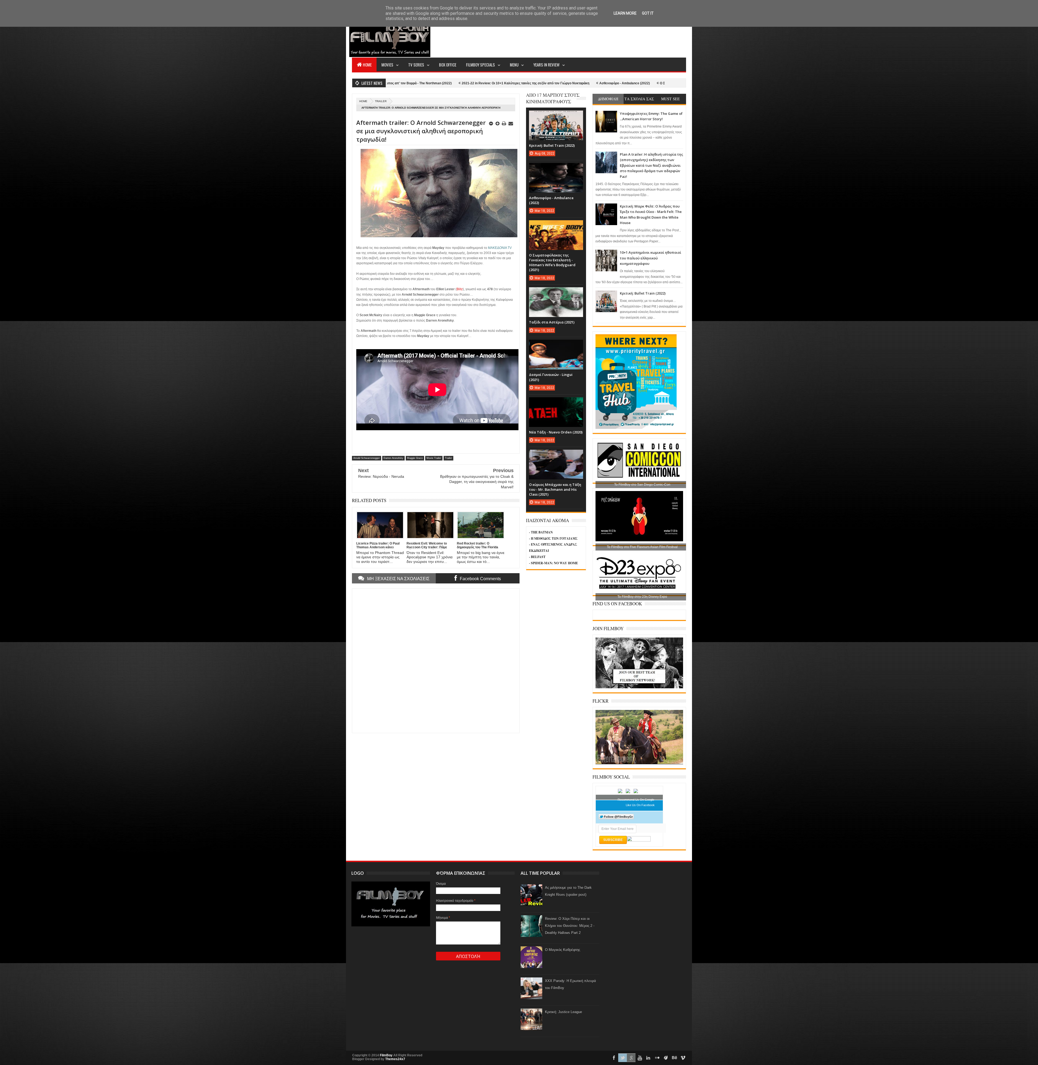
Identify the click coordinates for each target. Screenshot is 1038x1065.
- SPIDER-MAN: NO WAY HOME (553, 563)
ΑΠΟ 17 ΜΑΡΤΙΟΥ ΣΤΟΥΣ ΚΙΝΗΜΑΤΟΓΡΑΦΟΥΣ (553, 98)
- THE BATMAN (541, 532)
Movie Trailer (434, 458)
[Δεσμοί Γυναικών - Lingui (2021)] (556, 345)
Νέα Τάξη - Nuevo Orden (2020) (556, 432)
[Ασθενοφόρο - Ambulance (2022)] (556, 168)
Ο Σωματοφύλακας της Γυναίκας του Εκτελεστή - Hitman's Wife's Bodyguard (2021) (611, 83)
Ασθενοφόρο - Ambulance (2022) (513, 83)
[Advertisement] (587, 37)
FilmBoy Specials (480, 65)
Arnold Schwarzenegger (366, 458)
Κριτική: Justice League (563, 1012)
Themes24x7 (395, 1059)
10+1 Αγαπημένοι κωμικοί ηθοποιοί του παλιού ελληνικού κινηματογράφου (650, 258)
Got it (648, 13)
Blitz (460, 289)
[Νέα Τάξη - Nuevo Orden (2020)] (556, 402)
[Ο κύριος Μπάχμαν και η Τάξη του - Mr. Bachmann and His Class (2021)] (556, 455)
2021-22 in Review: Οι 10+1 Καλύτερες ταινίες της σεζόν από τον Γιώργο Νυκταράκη (414, 83)
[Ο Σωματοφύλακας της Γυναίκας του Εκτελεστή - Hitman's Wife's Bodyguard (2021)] (556, 225)
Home (367, 65)
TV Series (416, 65)
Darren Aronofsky (393, 458)
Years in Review (546, 65)
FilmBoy (386, 1055)
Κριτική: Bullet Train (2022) (643, 293)
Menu (514, 65)
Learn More (625, 13)
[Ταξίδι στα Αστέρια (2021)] (556, 292)
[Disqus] (435, 660)
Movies (387, 65)
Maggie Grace (415, 458)
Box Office (447, 65)
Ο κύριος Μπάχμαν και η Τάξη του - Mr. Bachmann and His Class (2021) (555, 489)
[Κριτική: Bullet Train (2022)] (556, 116)
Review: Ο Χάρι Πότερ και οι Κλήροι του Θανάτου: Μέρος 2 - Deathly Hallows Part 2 (569, 926)
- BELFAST (537, 557)
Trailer (381, 101)
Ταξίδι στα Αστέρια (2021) (551, 322)
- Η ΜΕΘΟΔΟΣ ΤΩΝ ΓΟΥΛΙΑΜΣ (553, 538)
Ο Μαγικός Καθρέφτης (562, 950)
